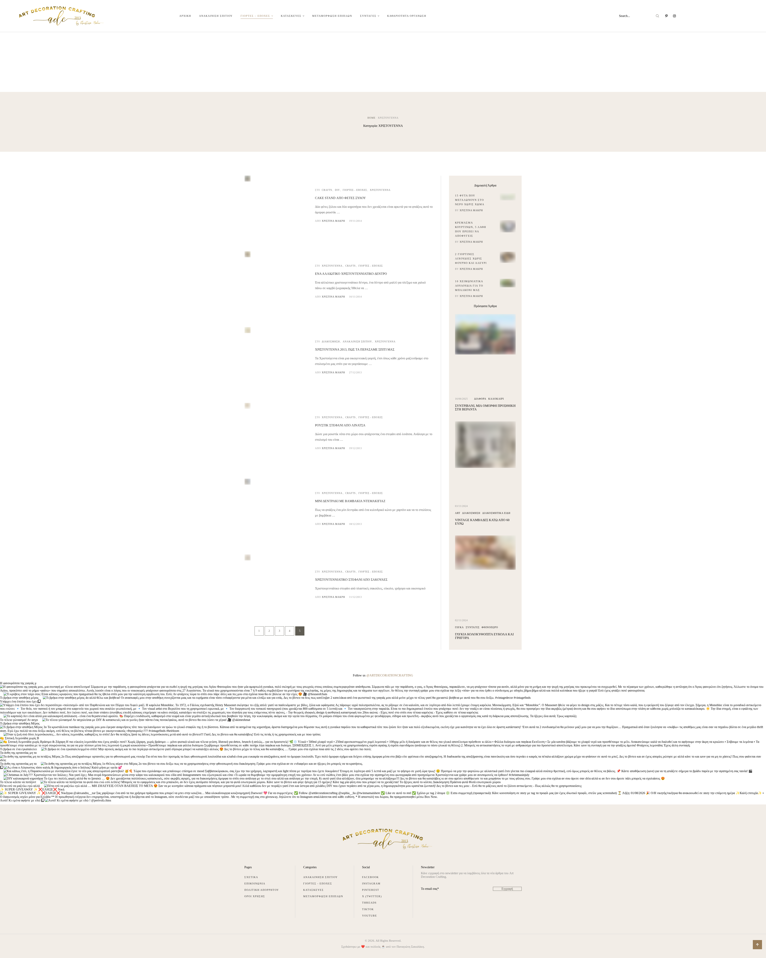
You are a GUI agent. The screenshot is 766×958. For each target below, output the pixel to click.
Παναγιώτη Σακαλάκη (410, 946)
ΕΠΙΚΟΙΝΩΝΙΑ (254, 883)
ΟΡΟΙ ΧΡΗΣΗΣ (254, 896)
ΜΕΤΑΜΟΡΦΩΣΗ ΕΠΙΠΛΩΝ (323, 896)
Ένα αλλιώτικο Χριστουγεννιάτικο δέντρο (351, 273)
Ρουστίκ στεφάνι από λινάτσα (340, 425)
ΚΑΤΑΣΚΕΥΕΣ (313, 889)
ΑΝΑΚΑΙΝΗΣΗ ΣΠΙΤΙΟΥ (320, 877)
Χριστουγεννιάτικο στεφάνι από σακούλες (351, 579)
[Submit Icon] (657, 16)
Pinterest (370, 889)
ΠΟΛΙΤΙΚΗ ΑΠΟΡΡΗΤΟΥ (261, 889)
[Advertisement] (383, 62)
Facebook (370, 877)
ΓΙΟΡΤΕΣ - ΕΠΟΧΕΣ (317, 883)
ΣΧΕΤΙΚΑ (251, 877)
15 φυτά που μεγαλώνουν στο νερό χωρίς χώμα (469, 200)
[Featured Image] (248, 180)
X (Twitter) (372, 896)
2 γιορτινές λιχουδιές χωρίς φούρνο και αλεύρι (471, 258)
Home (371, 117)
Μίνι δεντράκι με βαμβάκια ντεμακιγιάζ (350, 501)
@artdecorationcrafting (389, 675)
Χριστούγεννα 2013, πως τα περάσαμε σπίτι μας (354, 349)
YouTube (369, 915)
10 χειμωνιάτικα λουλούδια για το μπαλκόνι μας (469, 286)
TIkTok (368, 909)
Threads (369, 902)
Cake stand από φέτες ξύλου (340, 198)
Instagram (371, 883)
